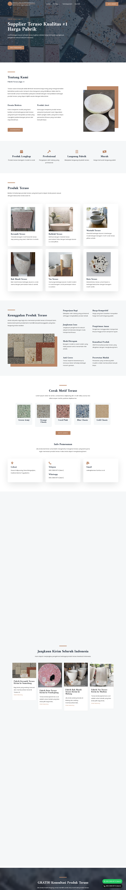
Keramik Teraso (18, 234)
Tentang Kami (67, 4)
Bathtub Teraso (55, 234)
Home (48, 4)
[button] (16, 48)
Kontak (77, 4)
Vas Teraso (53, 279)
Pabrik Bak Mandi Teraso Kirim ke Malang (73, 692)
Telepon (52, 467)
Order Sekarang (18, 695)
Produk (55, 4)
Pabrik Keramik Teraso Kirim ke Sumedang (24, 682)
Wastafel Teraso (94, 230)
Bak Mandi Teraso (19, 279)
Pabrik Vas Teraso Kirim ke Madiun (99, 691)
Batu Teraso (92, 279)
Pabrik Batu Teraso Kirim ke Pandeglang (49, 691)
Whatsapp (53, 474)
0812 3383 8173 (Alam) (113, 881)
